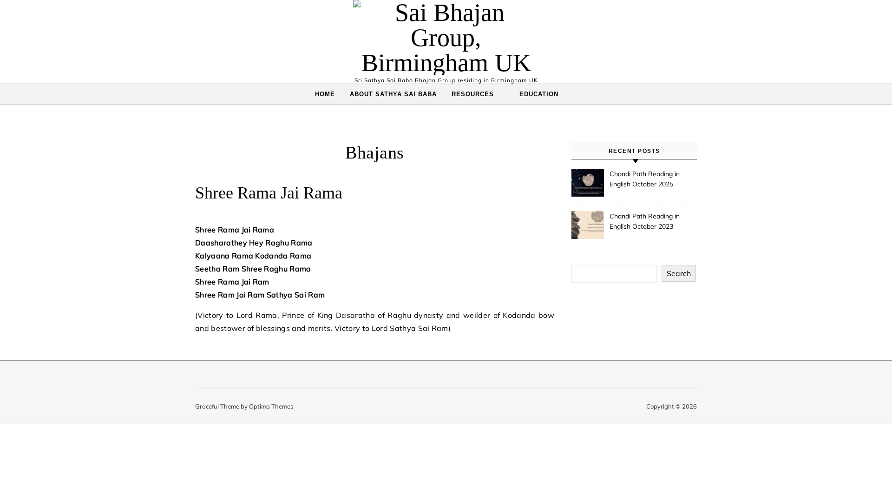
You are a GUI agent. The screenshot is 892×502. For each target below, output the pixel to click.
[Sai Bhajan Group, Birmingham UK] (446, 37)
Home (325, 94)
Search (679, 273)
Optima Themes (271, 406)
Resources (473, 94)
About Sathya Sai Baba (393, 94)
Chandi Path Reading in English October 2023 (645, 221)
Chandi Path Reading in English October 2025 (645, 179)
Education (538, 94)
